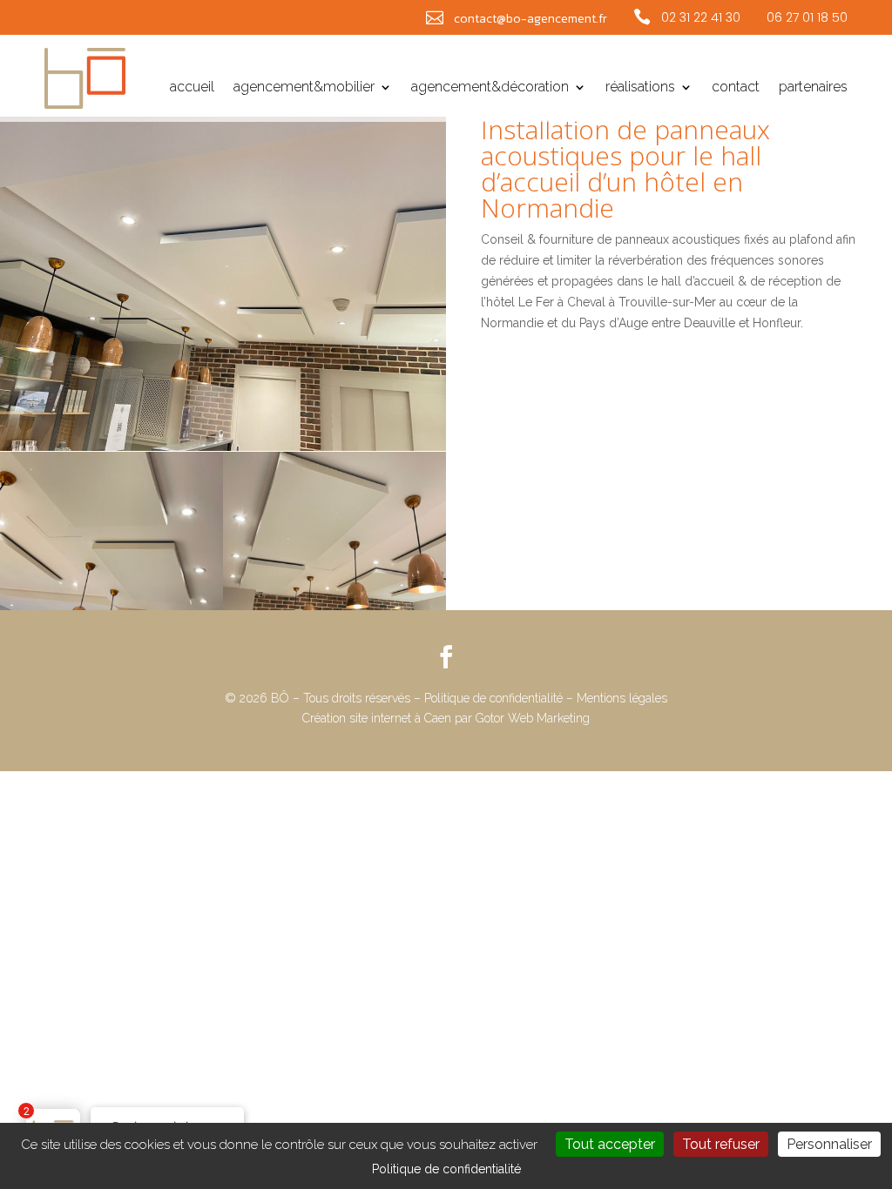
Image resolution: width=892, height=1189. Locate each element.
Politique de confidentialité (493, 698)
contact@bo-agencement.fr (530, 19)
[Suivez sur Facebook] (446, 657)
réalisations (640, 88)
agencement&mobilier (304, 88)
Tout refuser (721, 1144)
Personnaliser (829, 1144)
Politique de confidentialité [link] (446, 1169)
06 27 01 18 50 (807, 17)
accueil (192, 88)
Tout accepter (609, 1144)
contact (736, 88)
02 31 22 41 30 (700, 17)
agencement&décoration (490, 88)
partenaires (813, 88)
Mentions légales (622, 698)
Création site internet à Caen (378, 718)
